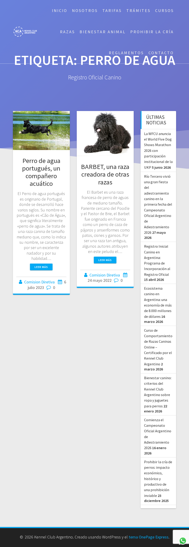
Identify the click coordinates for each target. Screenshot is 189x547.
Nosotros (85, 10)
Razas (67, 31)
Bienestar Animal (103, 31)
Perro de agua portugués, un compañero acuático (41, 172)
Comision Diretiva (39, 282)
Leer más (41, 267)
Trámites (138, 10)
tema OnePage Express (148, 537)
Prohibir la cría (152, 31)
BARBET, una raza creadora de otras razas (105, 174)
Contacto (161, 52)
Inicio (59, 10)
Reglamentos (126, 52)
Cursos (164, 10)
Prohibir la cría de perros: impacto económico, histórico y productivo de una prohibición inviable (158, 479)
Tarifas (112, 10)
